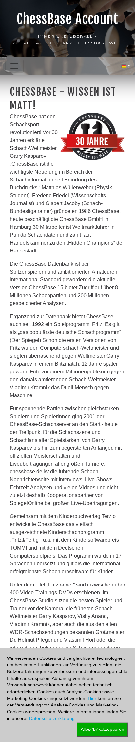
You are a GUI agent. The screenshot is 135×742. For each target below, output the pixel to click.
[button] (125, 66)
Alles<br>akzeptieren (102, 729)
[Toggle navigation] (14, 66)
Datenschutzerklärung (52, 718)
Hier (92, 698)
